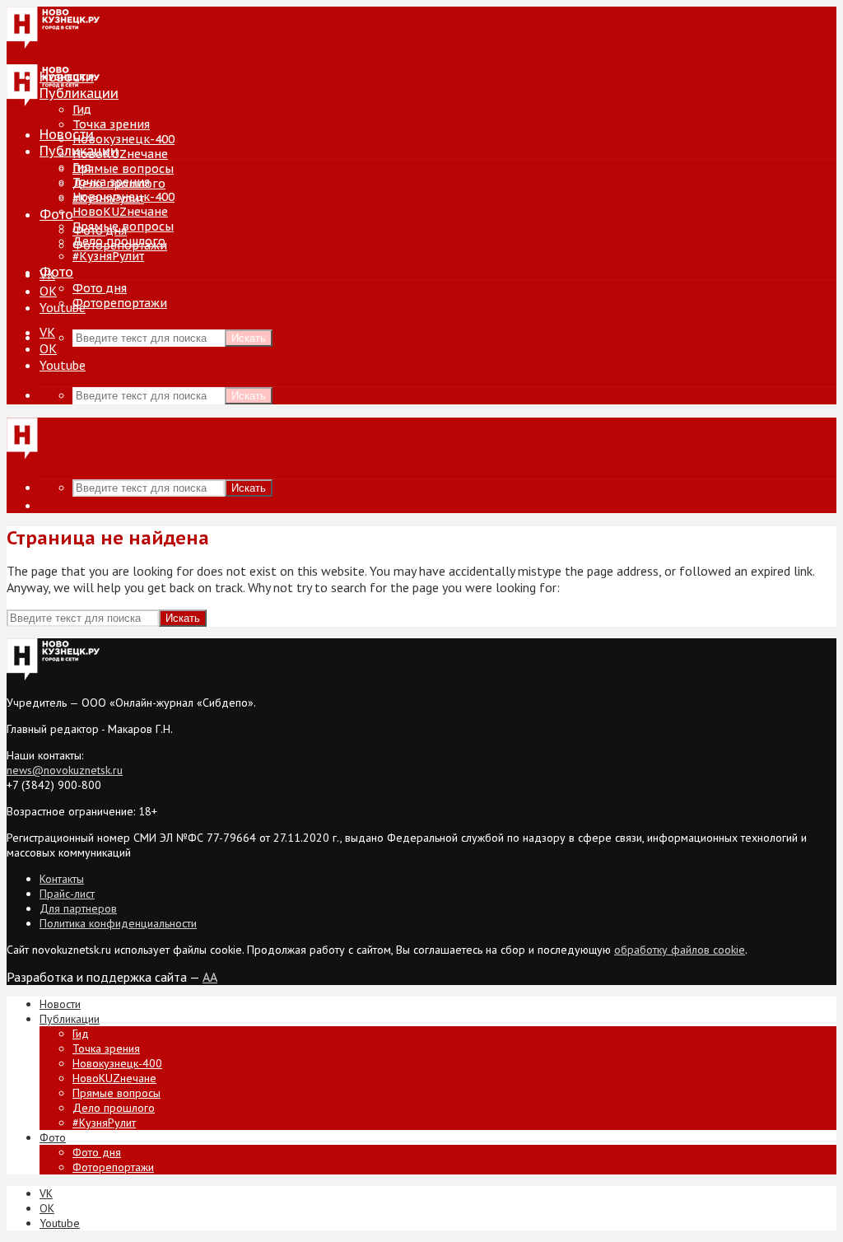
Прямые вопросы (123, 168)
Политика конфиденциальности (118, 923)
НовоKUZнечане (120, 154)
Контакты (62, 878)
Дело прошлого (118, 241)
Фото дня (99, 288)
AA (210, 977)
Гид (81, 167)
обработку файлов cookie (679, 949)
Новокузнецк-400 (123, 139)
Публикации (79, 150)
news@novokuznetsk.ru (65, 770)
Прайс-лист (67, 893)
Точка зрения (111, 124)
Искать (248, 338)
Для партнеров (78, 908)
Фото (56, 214)
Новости (67, 134)
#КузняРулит (108, 256)
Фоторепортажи (119, 303)
